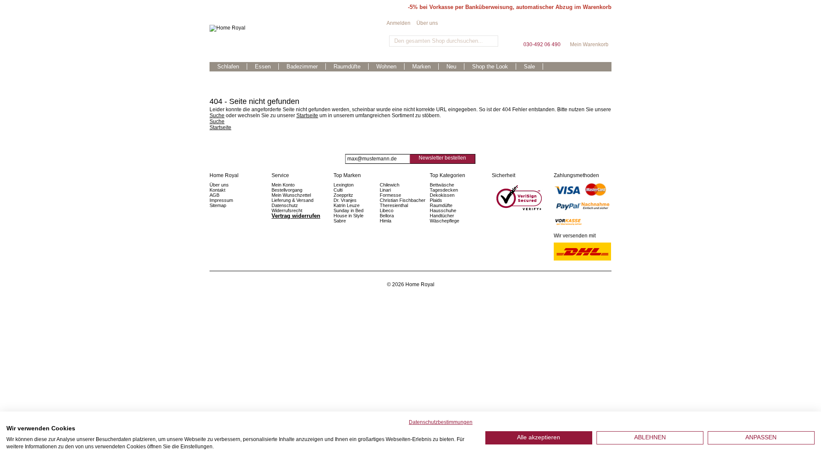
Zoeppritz (343, 195)
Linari (385, 189)
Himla (385, 220)
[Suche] (491, 41)
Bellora (387, 215)
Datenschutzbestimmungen (441, 422)
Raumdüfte (441, 205)
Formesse (390, 195)
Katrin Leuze (347, 205)
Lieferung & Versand (292, 200)
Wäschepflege (444, 220)
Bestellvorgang (287, 189)
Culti (338, 189)
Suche (217, 115)
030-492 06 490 (542, 29)
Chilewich (389, 184)
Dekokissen (442, 195)
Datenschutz (285, 205)
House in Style (348, 215)
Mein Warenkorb (589, 29)
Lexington (344, 184)
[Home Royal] (298, 28)
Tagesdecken (444, 189)
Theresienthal (394, 205)
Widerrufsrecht (287, 210)
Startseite (307, 115)
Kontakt (217, 189)
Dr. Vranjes (345, 200)
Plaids (436, 200)
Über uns (427, 23)
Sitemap (218, 205)
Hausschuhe (443, 210)
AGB (214, 195)
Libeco (386, 210)
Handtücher (442, 215)
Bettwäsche (442, 184)
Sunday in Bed (348, 210)
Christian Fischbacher (402, 200)
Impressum (221, 200)
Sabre (340, 220)
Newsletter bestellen (442, 158)
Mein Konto (283, 184)
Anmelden (398, 23)
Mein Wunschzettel (291, 195)
